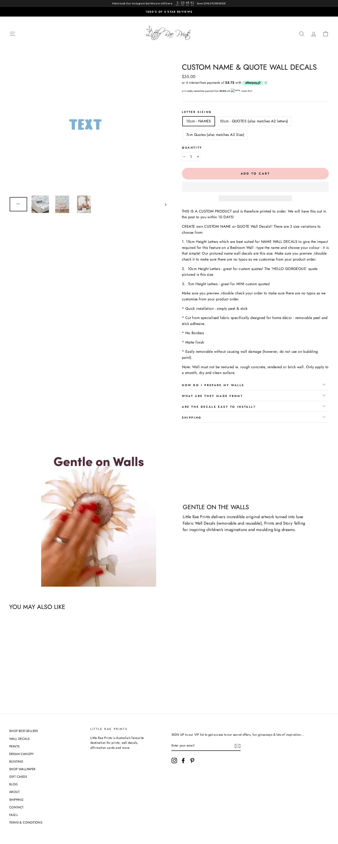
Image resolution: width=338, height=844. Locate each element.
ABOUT (14, 791)
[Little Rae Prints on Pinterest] (192, 760)
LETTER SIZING (197, 112)
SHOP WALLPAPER (22, 769)
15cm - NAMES (198, 121)
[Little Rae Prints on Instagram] (174, 760)
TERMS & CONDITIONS (25, 822)
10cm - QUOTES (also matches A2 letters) (254, 121)
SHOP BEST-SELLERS (23, 731)
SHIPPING (16, 799)
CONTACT (16, 807)
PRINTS (14, 746)
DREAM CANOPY (21, 754)
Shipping (192, 418)
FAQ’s (13, 814)
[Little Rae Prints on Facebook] (183, 760)
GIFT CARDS (18, 776)
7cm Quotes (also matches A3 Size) (215, 134)
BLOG (13, 784)
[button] (255, 187)
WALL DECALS (19, 738)
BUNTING (16, 761)
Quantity (192, 148)
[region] (169, 3)
